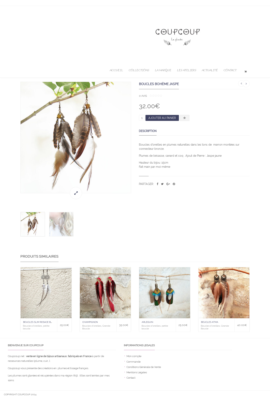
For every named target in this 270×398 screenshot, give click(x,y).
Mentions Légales (137, 372)
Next (135, 140)
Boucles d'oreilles (32, 325)
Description (148, 131)
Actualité (210, 70)
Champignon (90, 322)
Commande (134, 361)
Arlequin (147, 322)
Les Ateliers (186, 70)
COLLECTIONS (139, 70)
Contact (230, 70)
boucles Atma (209, 322)
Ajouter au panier (162, 117)
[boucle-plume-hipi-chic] (75, 137)
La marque (163, 70)
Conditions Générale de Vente (144, 367)
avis (143, 95)
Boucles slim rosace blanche (41, 322)
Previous (16, 140)
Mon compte (134, 356)
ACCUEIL (116, 70)
